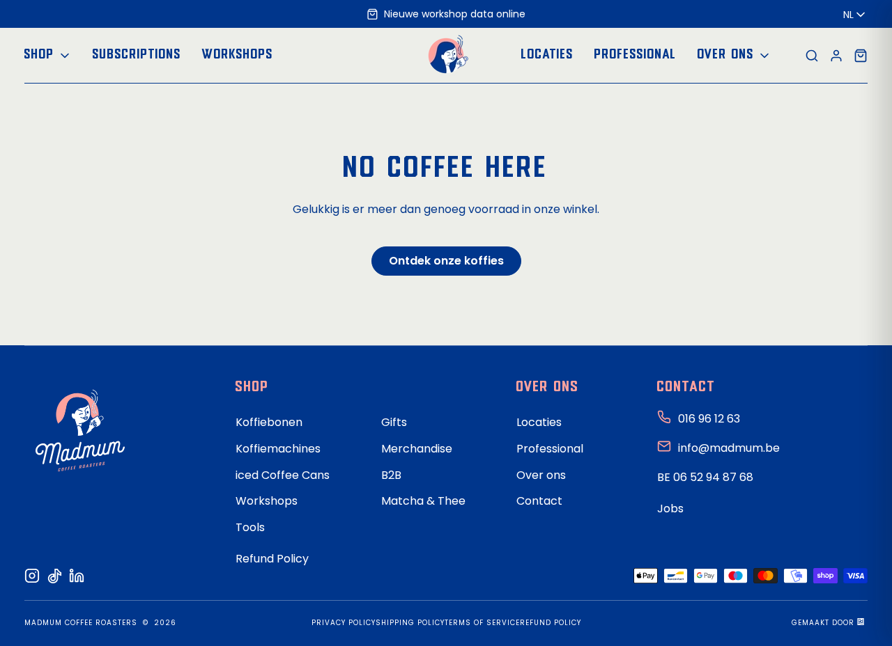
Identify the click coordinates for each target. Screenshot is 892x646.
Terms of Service (482, 622)
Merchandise (416, 449)
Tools (250, 527)
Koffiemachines (278, 449)
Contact (539, 501)
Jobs (670, 509)
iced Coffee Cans (283, 475)
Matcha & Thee (423, 501)
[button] (48, 56)
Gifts (394, 422)
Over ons (541, 475)
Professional (549, 449)
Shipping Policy (410, 622)
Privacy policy (344, 622)
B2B (391, 475)
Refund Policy (272, 559)
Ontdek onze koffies (446, 261)
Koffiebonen (269, 422)
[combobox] (855, 14)
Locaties (539, 422)
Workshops (267, 501)
